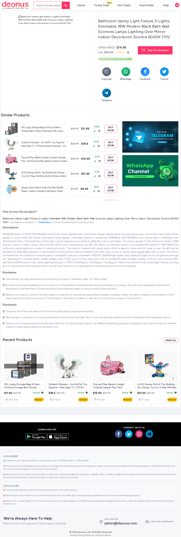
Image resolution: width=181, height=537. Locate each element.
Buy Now (110, 129)
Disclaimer (105, 535)
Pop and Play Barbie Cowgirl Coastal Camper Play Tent (108, 386)
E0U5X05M (24, 366)
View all (170, 340)
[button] (173, 378)
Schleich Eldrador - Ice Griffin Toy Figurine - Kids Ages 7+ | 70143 (68, 386)
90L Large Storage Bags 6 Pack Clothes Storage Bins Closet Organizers (22, 387)
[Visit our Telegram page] (149, 434)
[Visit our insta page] (139, 434)
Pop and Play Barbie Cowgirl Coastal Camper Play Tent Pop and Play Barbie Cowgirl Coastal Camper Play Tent (44, 159)
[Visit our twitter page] (129, 434)
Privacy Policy (77, 535)
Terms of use (92, 535)
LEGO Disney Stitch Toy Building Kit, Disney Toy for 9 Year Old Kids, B (157, 387)
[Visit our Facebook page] (118, 434)
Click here (44, 222)
